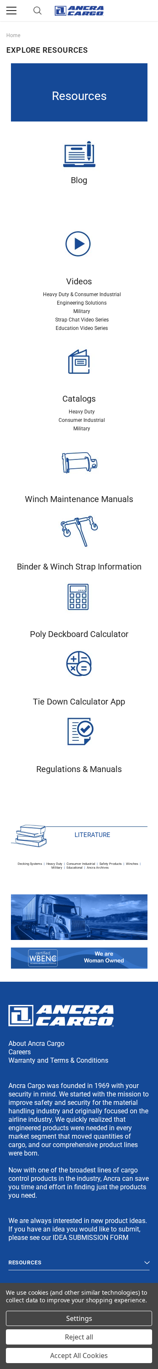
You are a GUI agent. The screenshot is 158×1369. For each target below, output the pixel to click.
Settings (79, 1318)
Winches (132, 864)
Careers (19, 1052)
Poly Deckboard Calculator (79, 634)
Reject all (79, 1337)
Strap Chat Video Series (82, 320)
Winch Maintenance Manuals (79, 499)
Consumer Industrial (82, 420)
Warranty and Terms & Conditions (58, 1060)
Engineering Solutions (82, 303)
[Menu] (11, 10)
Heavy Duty (82, 412)
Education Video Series (82, 328)
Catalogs (79, 399)
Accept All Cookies (79, 1355)
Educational (75, 867)
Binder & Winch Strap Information (79, 567)
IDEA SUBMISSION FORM (91, 1238)
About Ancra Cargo (36, 1044)
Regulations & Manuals (79, 769)
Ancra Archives (98, 867)
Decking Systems (30, 864)
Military (81, 311)
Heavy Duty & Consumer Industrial (82, 294)
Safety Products (110, 864)
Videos (79, 281)
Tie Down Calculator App (79, 702)
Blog (79, 180)
